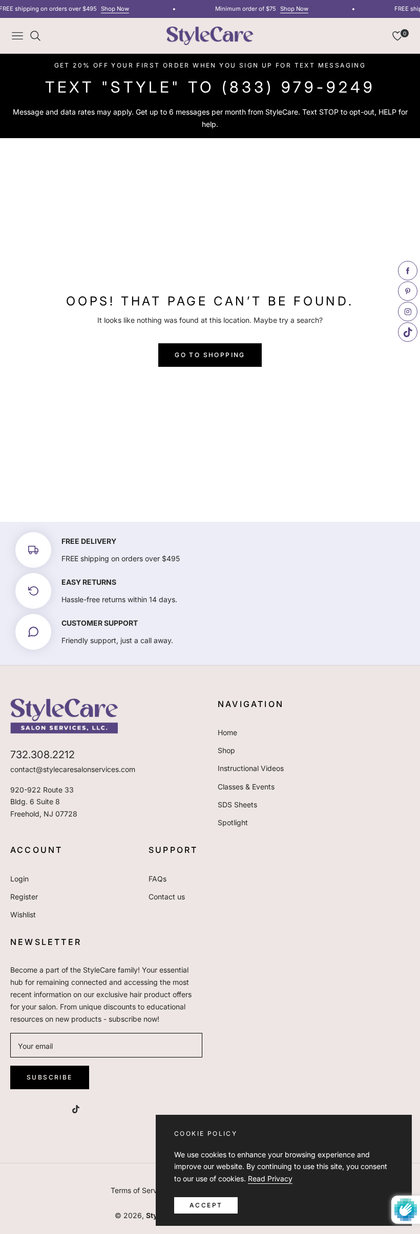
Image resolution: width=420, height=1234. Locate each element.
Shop (226, 750)
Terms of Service (139, 1190)
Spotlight (233, 822)
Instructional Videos (251, 768)
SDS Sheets (237, 804)
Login (19, 878)
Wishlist (23, 914)
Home (227, 732)
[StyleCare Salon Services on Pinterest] (35, 1107)
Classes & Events (246, 786)
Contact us (167, 896)
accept (206, 1205)
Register (24, 896)
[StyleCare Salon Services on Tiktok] (78, 1107)
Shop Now (111, 8)
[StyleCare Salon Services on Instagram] (55, 1107)
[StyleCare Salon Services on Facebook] (14, 1107)
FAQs (157, 878)
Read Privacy (270, 1178)
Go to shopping (210, 355)
